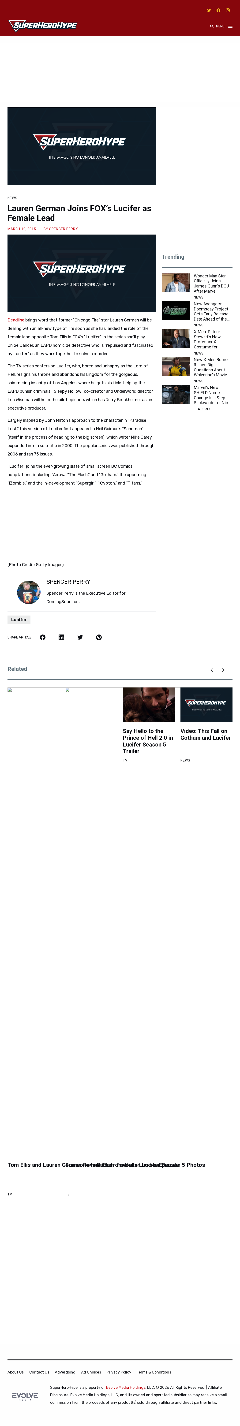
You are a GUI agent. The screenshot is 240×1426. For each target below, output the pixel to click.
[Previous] (212, 670)
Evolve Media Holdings (125, 1387)
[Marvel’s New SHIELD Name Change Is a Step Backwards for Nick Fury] (176, 394)
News (12, 198)
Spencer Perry (63, 229)
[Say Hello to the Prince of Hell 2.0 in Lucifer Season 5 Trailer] (149, 704)
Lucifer (19, 619)
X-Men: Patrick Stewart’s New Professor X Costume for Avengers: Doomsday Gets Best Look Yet (209, 339)
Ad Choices (91, 1372)
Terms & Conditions (154, 1372)
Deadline (16, 320)
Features (203, 409)
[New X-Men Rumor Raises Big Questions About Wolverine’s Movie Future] (176, 366)
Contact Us (39, 1372)
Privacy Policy (119, 1372)
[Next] (223, 670)
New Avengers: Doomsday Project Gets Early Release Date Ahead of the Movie (211, 311)
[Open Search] (212, 26)
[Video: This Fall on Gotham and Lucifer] (206, 704)
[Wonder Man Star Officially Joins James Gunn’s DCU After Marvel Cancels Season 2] (176, 282)
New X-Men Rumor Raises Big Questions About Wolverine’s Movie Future (211, 367)
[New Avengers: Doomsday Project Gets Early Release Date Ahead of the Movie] (176, 310)
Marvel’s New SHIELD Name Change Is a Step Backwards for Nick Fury (212, 395)
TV (10, 1194)
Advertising (65, 1372)
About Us (16, 1372)
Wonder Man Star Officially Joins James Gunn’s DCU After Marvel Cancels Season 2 (211, 283)
